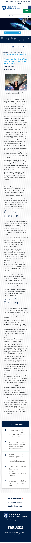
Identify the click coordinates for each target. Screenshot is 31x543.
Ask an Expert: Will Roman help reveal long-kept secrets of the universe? (17, 433)
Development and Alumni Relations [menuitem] (22, 1)
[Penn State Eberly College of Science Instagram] (15, 528)
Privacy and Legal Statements (18, 534)
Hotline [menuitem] (17, 519)
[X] (18, 47)
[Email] (23, 47)
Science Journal (5, 52)
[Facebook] (8, 47)
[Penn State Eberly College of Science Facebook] (9, 528)
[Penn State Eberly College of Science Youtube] (21, 528)
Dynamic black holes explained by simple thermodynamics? (17, 483)
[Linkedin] (13, 47)
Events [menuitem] (11, 1)
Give (26, 11)
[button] (27, 11)
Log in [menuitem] (15, 520)
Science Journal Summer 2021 (16, 52)
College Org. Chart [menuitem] (9, 519)
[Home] (10, 6)
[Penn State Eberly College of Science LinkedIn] (18, 528)
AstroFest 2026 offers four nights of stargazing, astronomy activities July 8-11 (17, 471)
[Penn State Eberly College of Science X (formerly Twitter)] (12, 528)
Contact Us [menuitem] (23, 519)
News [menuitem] (7, 1)
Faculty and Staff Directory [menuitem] (24, 3)
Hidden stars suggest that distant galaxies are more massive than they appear (17, 445)
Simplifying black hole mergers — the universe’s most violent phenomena (17, 457)
